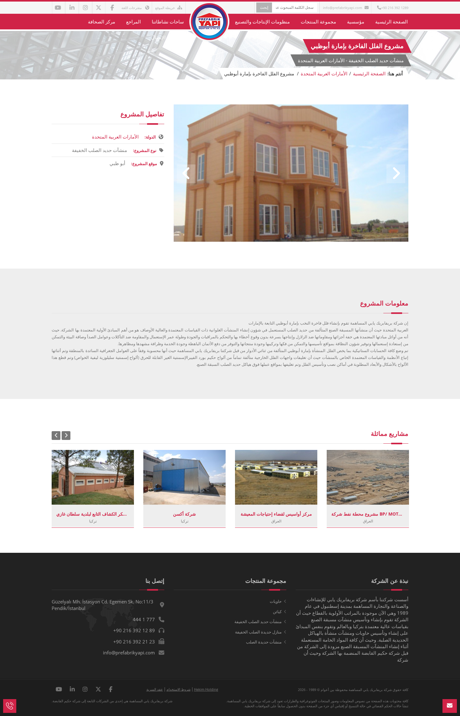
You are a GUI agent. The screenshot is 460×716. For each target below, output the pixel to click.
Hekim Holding (206, 689)
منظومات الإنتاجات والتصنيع (262, 21)
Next (395, 173)
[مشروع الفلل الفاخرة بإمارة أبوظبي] (291, 240)
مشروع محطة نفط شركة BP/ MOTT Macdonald (367, 514)
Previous (186, 173)
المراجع (133, 21)
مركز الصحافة (101, 21)
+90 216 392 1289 (394, 7)
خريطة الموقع (165, 7)
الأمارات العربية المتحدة (324, 73)
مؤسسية (355, 21)
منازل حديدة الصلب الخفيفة (258, 632)
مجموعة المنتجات (318, 21)
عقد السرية (154, 689)
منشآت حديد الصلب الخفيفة (258, 621)
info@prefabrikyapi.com (342, 7)
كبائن (277, 611)
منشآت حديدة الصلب (264, 642)
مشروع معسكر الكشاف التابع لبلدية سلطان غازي (92, 514)
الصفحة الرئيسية (391, 21)
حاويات (276, 601)
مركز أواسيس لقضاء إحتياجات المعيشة (276, 514)
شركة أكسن (184, 514)
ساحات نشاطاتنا (168, 21)
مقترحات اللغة (132, 7)
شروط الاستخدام (178, 689)
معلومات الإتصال (167, 37)
